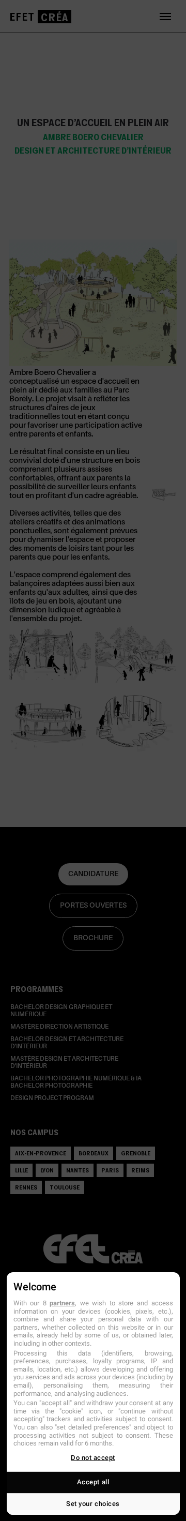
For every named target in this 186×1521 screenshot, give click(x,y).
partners (62, 1303)
